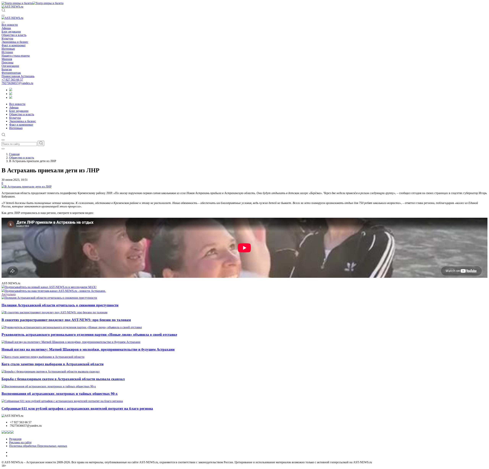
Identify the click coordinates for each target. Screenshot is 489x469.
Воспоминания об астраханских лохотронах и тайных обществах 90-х (60, 394)
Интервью (8, 48)
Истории (7, 52)
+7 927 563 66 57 (12, 79)
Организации (10, 65)
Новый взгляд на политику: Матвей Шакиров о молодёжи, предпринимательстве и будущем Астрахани (88, 349)
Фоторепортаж (11, 72)
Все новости (10, 24)
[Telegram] (10, 90)
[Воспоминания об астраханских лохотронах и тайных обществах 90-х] (49, 386)
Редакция (15, 439)
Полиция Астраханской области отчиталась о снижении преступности (60, 305)
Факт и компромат (14, 45)
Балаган (7, 69)
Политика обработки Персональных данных (38, 445)
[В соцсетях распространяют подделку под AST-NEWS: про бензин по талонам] (54, 312)
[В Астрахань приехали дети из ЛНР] (27, 186)
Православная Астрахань (18, 76)
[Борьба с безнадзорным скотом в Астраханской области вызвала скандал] (51, 371)
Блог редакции (11, 31)
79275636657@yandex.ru (17, 83)
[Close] (3, 22)
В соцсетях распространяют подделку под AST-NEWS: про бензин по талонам (66, 320)
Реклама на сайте (20, 442)
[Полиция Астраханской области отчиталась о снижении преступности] (49, 297)
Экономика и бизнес (15, 41)
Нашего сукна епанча (16, 55)
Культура (7, 38)
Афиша (6, 28)
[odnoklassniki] (10, 93)
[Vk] (10, 97)
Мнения (7, 59)
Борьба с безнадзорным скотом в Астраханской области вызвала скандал (63, 379)
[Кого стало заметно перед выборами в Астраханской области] (43, 356)
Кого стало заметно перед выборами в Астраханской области (53, 364)
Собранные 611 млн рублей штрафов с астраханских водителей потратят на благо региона (77, 408)
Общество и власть (14, 35)
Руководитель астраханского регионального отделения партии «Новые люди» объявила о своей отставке (89, 334)
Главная (14, 154)
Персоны (7, 62)
